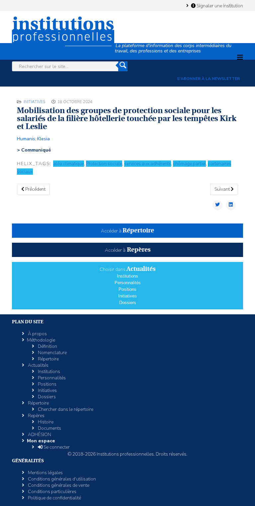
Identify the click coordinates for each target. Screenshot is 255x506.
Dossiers (127, 302)
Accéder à (127, 231)
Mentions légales (45, 473)
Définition (47, 346)
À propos (37, 334)
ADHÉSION (39, 434)
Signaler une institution (219, 6)
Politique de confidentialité (54, 498)
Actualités (37, 365)
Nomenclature (52, 352)
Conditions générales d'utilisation (61, 479)
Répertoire (48, 359)
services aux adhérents (147, 163)
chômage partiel (189, 163)
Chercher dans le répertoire (65, 409)
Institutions (127, 276)
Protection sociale (104, 163)
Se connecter (56, 447)
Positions (127, 289)
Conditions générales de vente (58, 485)
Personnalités (128, 282)
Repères (35, 415)
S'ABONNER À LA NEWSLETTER (208, 78)
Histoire (45, 422)
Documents (49, 428)
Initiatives (34, 101)
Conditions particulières (51, 491)
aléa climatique (68, 163)
